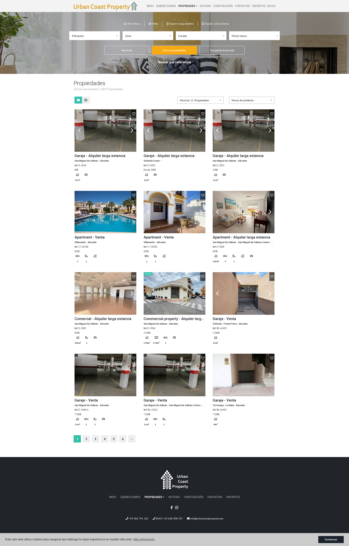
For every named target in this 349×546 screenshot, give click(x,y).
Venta (154, 23)
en (269, 6)
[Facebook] (172, 507)
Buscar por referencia (174, 62)
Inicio (150, 6)
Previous (79, 130)
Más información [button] (144, 539)
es (273, 6)
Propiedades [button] (187, 6)
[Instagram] (176, 507)
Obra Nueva (133, 23)
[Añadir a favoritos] (133, 113)
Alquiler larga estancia (181, 23)
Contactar (242, 6)
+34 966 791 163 (138, 518)
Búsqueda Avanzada (222, 50)
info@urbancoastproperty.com (206, 518)
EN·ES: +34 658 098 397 (169, 518)
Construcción (223, 6)
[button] (94, 35)
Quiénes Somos (166, 6)
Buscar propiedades (174, 50)
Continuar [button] (331, 539)
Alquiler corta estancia (216, 23)
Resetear (126, 50)
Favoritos (259, 6)
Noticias (205, 6)
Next (131, 130)
